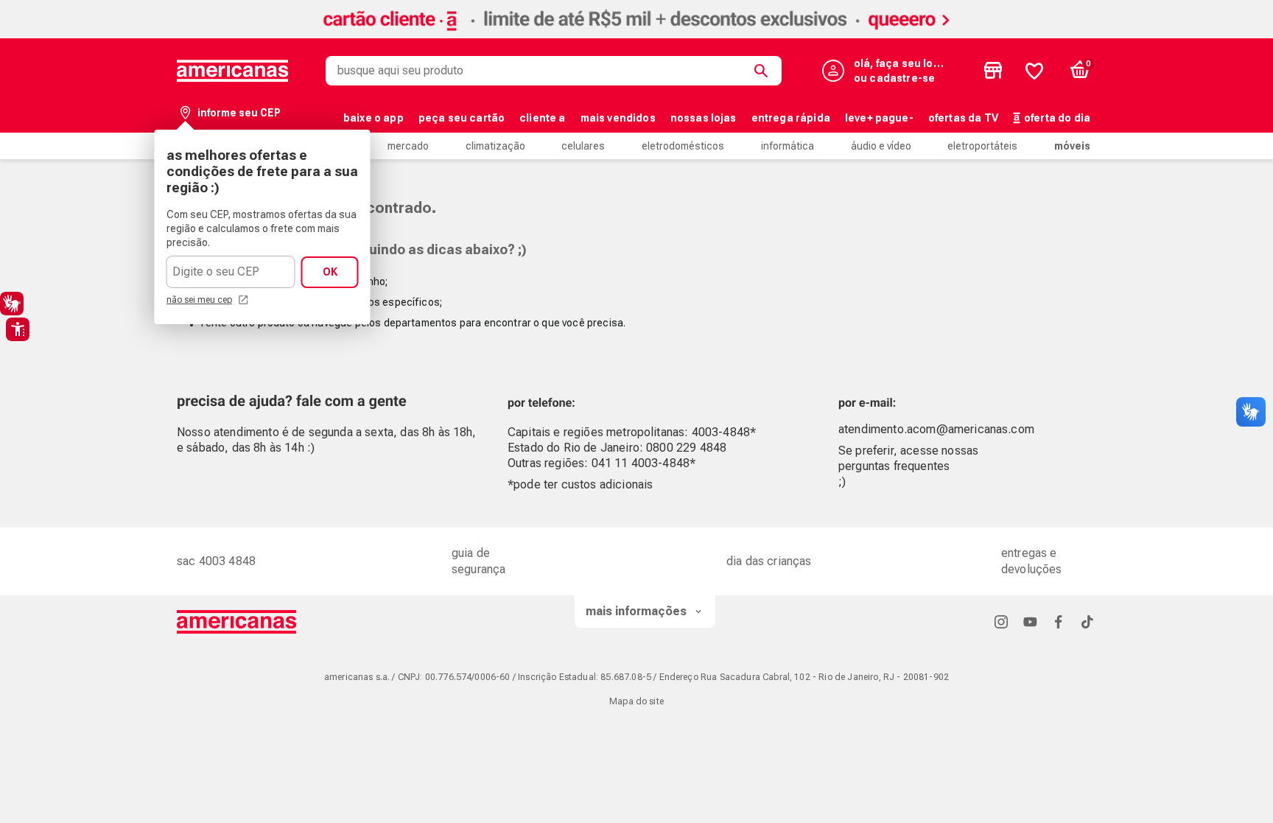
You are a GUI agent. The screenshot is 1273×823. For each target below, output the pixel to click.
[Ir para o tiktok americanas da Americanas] (1087, 621)
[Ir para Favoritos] (1034, 71)
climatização (495, 146)
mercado (408, 146)
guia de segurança (478, 561)
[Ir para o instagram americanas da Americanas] (1001, 621)
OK (330, 272)
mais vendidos (618, 118)
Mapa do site (636, 701)
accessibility (17, 329)
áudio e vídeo (881, 146)
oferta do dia (1057, 118)
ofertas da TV (963, 118)
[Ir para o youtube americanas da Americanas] (1030, 621)
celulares (583, 146)
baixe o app (373, 118)
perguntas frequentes (894, 466)
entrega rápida (790, 118)
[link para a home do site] (233, 71)
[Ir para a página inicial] (237, 622)
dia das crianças (769, 561)
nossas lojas (703, 118)
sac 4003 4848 (216, 561)
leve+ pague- (879, 118)
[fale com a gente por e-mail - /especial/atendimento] (992, 399)
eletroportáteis (982, 146)
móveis (1072, 146)
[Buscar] (764, 70)
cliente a (542, 118)
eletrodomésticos (683, 146)
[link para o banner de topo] (636, 34)
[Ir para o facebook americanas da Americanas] (1058, 621)
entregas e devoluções (1031, 561)
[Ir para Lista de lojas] (993, 71)
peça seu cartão (461, 118)
